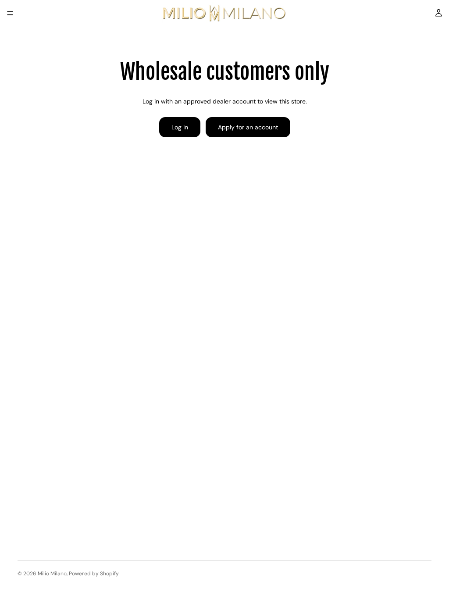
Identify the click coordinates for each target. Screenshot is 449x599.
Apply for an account (248, 127)
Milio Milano (52, 573)
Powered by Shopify (94, 573)
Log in (179, 127)
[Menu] (10, 13)
